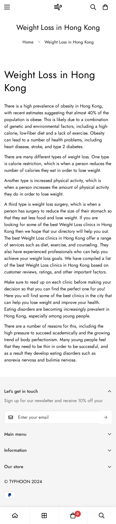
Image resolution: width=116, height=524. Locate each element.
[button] (105, 7)
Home (28, 42)
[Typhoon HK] (58, 7)
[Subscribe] (105, 417)
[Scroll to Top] (105, 494)
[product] (15, 515)
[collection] (44, 515)
